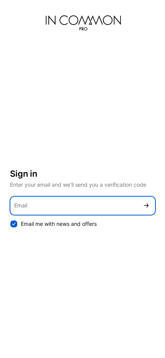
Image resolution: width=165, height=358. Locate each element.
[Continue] (146, 205)
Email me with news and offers (59, 223)
